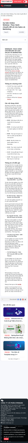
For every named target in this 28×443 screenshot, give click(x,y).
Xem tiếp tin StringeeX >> (14, 359)
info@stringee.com (9, 422)
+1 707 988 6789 (9, 415)
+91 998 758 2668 (10, 420)
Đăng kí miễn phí (7, 1)
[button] (25, 2)
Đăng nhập (17, 1)
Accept (6, 438)
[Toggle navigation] (26, 5)
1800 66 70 (8, 411)
